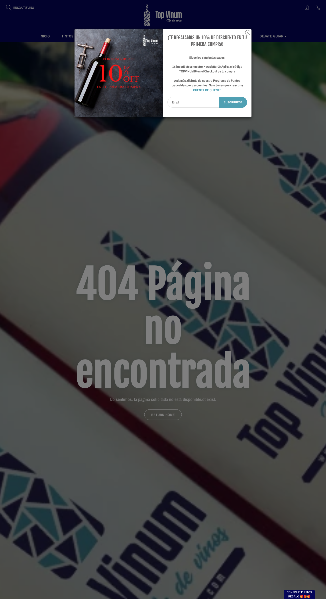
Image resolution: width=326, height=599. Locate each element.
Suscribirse (233, 102)
